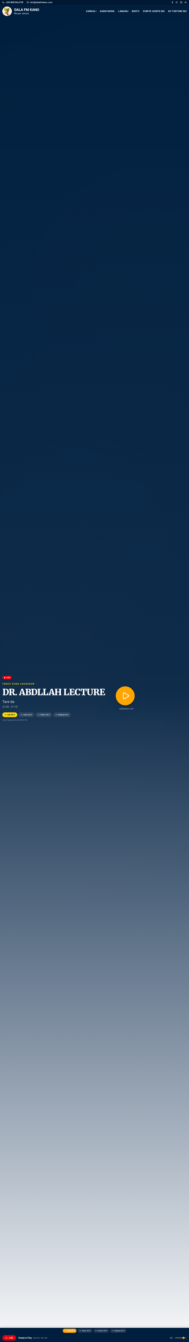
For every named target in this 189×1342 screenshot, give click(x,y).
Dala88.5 (11, 715)
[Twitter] (177, 2)
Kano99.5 (27, 715)
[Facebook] (172, 2)
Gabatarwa (107, 11)
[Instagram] (181, 2)
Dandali (91, 11)
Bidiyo (135, 11)
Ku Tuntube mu (177, 11)
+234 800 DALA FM (14, 2)
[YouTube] (186, 2)
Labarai (123, 11)
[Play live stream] (125, 695)
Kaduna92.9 (63, 715)
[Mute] (171, 1337)
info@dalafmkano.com (41, 2)
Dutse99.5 (45, 715)
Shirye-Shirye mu (154, 11)
